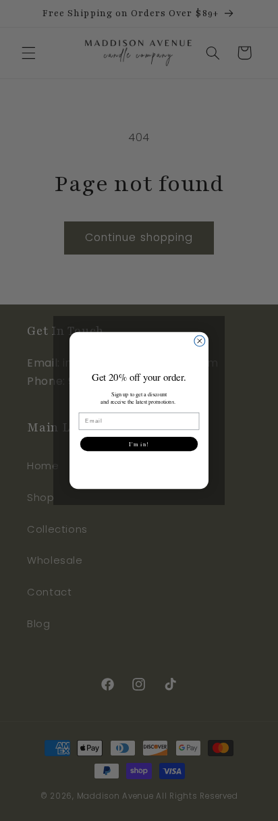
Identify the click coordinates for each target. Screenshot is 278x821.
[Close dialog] (199, 341)
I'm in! (138, 444)
